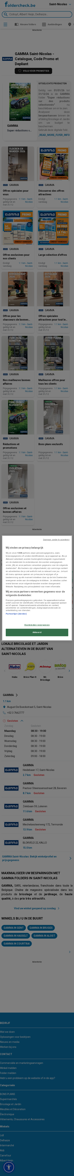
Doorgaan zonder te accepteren (56, 540)
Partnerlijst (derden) (16, 613)
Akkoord (37, 632)
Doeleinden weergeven (37, 625)
